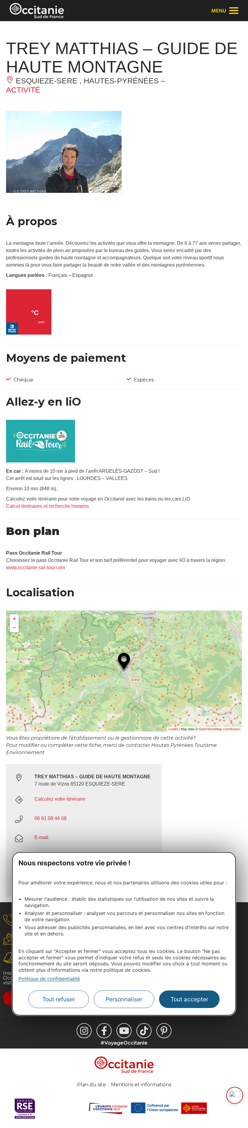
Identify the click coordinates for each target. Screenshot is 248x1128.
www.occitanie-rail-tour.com (35, 567)
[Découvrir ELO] (234, 1095)
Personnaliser (124, 999)
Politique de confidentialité (49, 979)
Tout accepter (189, 999)
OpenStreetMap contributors (219, 729)
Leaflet (173, 729)
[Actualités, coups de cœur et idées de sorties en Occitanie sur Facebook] (104, 1030)
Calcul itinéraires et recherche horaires (47, 506)
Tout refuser (58, 999)
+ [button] (14, 618)
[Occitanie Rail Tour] (40, 460)
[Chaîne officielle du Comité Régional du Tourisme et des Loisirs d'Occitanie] (124, 1030)
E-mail (41, 837)
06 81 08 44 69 (50, 818)
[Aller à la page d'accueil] (37, 10)
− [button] (14, 627)
